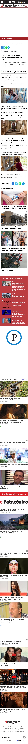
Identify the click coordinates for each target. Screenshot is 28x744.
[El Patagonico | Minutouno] (13, 2)
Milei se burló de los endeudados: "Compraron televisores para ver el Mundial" (18, 314)
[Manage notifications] (24, 737)
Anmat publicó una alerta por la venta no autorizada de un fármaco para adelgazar (13, 207)
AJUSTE (13, 293)
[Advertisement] (14, 18)
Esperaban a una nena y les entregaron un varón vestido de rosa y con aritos (13, 227)
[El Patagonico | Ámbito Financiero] (20, 2)
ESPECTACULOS (15, 319)
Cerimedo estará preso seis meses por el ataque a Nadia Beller (13, 269)
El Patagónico (4, 44)
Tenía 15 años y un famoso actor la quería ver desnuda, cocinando (18, 322)
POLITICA (13, 281)
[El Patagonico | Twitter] (2, 2)
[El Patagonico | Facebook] (5, 2)
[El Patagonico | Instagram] (9, 2)
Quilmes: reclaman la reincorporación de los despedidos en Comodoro (19, 296)
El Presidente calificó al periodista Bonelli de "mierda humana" (18, 304)
